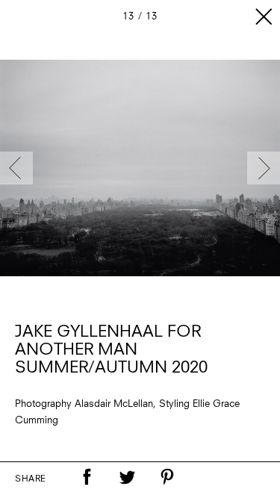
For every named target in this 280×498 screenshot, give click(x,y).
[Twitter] (127, 477)
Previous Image (16, 168)
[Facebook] (86, 477)
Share (30, 479)
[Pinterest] (167, 477)
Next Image (263, 168)
